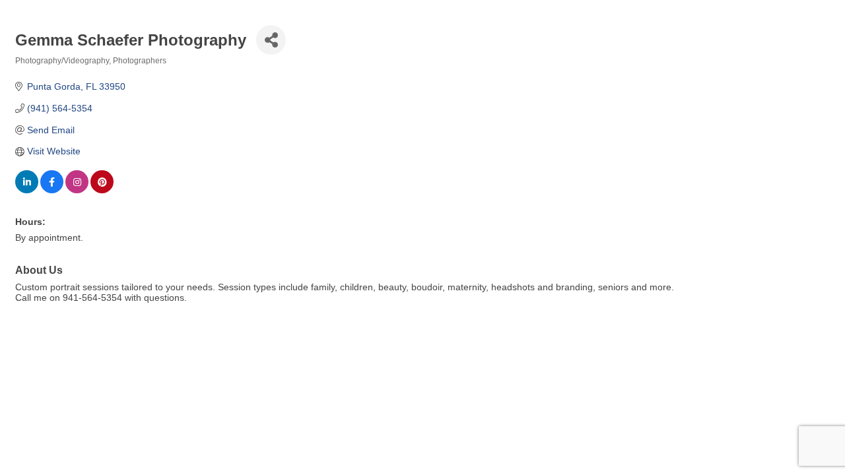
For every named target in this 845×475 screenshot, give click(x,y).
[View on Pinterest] (102, 190)
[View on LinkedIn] (26, 190)
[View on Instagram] (76, 190)
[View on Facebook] (51, 190)
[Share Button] (271, 40)
